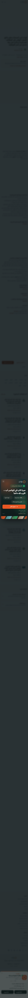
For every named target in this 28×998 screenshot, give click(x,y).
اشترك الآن (13, 506)
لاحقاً (3, 513)
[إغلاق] (3, 481)
